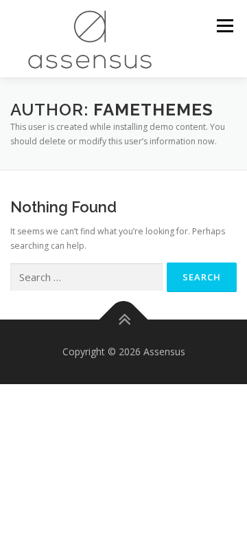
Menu (224, 26)
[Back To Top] (123, 319)
